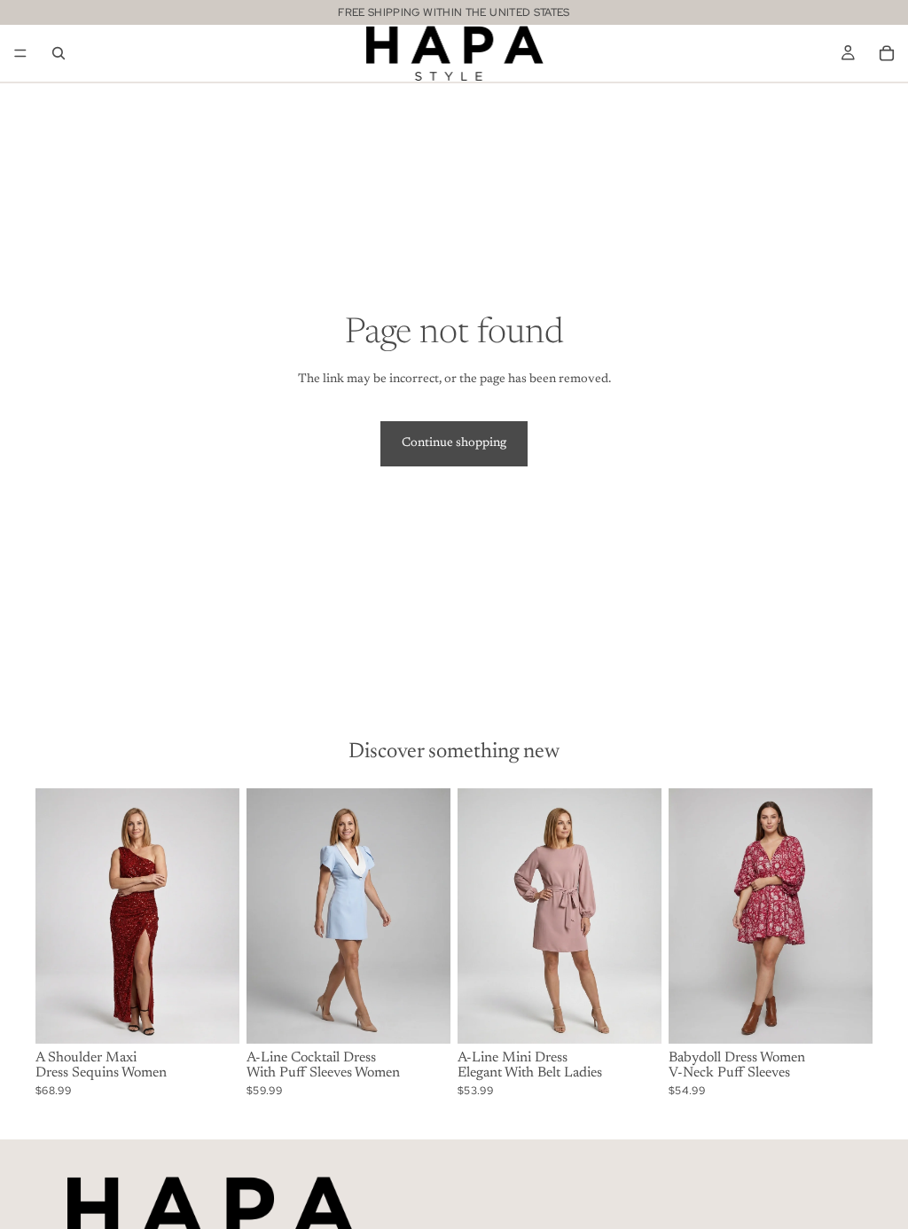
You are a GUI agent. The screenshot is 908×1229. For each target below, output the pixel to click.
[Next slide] (219, 915)
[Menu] (20, 53)
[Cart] (886, 53)
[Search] (58, 53)
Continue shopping (454, 443)
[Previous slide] (54, 915)
